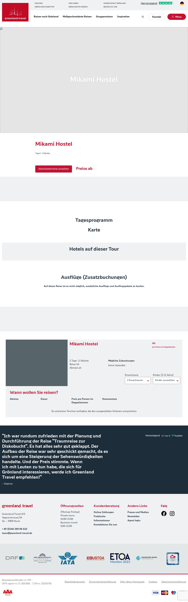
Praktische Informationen (102, 519)
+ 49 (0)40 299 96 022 (14, 529)
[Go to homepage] (15, 12)
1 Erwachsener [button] (135, 380)
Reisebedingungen (75, 582)
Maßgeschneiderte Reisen (77, 17)
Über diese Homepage (132, 582)
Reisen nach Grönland (46, 17)
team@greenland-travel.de (17, 533)
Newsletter (133, 517)
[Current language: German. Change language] (182, 3)
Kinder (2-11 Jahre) (163, 375)
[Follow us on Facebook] (164, 513)
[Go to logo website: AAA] (8, 593)
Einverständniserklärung (102, 582)
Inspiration (123, 17)
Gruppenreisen (104, 17)
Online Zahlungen (104, 512)
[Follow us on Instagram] (172, 513)
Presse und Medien (138, 512)
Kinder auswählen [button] (165, 380)
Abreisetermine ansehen (53, 169)
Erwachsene (131, 375)
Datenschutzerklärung (173, 582)
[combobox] (182, 3)
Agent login (133, 521)
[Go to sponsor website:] (15, 558)
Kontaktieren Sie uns (105, 525)
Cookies (153, 582)
